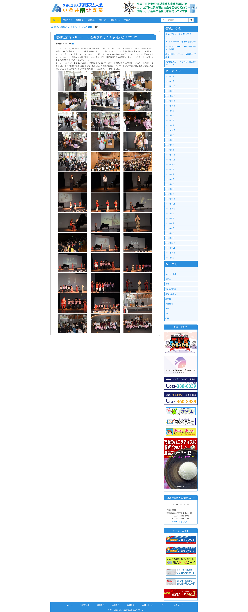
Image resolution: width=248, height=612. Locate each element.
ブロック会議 (170, 274)
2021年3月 (169, 140)
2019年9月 (169, 169)
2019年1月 (169, 194)
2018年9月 (169, 213)
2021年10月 (170, 130)
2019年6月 (169, 174)
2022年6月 (169, 125)
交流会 (168, 279)
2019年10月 (170, 164)
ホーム (55, 20)
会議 (167, 284)
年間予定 (102, 20)
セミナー (169, 269)
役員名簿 (79, 20)
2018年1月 (169, 238)
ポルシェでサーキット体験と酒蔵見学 (180, 42)
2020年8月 (169, 145)
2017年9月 (169, 258)
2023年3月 (169, 120)
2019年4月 (169, 184)
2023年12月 (170, 101)
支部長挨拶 (67, 20)
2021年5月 (169, 135)
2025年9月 (169, 91)
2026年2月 (169, 81)
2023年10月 (170, 106)
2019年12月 (170, 155)
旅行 (167, 308)
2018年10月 (170, 209)
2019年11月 (170, 160)
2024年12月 (170, 96)
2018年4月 (169, 223)
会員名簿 (91, 20)
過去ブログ (178, 605)
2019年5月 (169, 179)
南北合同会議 (170, 289)
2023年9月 (169, 111)
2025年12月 (170, 86)
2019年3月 (169, 189)
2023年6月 (169, 115)
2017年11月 (170, 248)
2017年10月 (170, 253)
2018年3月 (169, 228)
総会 (167, 313)
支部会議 (169, 304)
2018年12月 (170, 199)
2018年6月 (169, 218)
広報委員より (170, 294)
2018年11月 (170, 204)
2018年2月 (169, 233)
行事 (73, 44)
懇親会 (168, 299)
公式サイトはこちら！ (181, 522)
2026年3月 (169, 76)
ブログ (127, 20)
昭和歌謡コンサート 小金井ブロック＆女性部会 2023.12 (96, 37)
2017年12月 (170, 243)
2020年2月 (169, 150)
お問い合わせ (115, 20)
